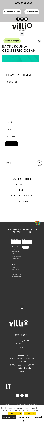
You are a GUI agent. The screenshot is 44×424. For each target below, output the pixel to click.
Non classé (22, 201)
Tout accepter (15, 413)
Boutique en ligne (22, 196)
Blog (22, 190)
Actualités (22, 184)
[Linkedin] (18, 19)
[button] (22, 34)
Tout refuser (30, 413)
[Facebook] (26, 19)
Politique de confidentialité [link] (30, 417)
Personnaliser (9, 417)
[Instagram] (22, 19)
